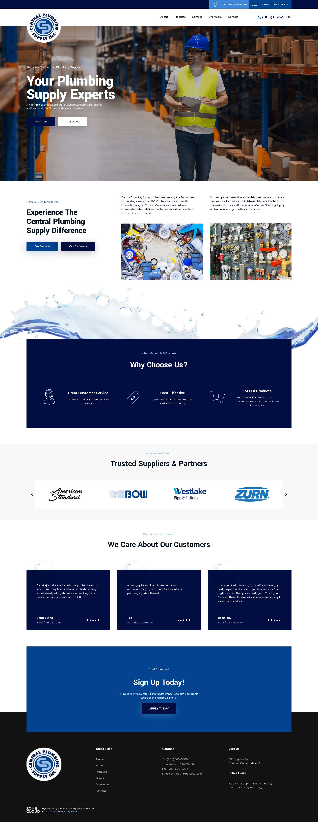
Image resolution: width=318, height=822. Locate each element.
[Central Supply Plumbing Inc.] (43, 27)
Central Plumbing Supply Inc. (63, 811)
